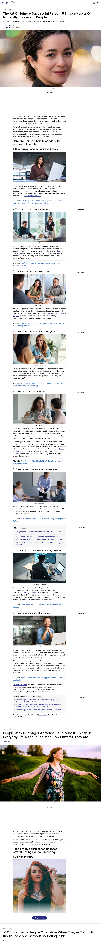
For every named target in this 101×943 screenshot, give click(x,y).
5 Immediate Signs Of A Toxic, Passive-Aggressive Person (37, 536)
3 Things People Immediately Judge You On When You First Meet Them (39, 532)
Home (4, 9)
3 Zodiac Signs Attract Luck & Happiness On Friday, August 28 (38, 710)
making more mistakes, (32, 592)
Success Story (43, 715)
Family (42, 3)
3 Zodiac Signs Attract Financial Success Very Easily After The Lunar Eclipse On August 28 (38, 700)
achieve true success (32, 196)
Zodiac (27, 3)
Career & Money (74, 3)
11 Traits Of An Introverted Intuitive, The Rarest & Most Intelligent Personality (39, 543)
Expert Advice (84, 3)
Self (38, 3)
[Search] (93, 2)
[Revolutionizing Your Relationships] (10, 2)
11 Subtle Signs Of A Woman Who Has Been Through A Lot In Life (39, 539)
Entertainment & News (51, 3)
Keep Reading (39, 918)
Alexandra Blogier (8, 941)
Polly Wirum (6, 741)
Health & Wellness (64, 3)
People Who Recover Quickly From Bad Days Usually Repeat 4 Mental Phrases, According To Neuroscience (38, 705)
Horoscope (33, 3)
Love (22, 3)
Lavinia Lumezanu (8, 25)
